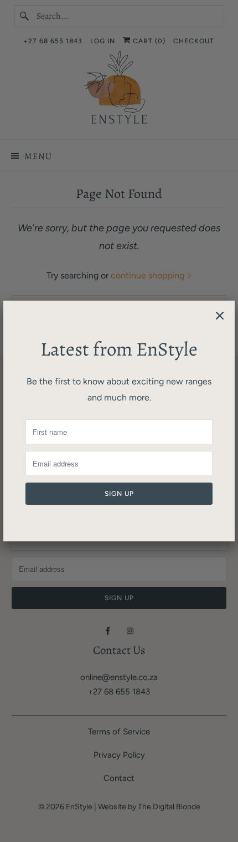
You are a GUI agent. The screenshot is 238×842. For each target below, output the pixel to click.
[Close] (220, 315)
